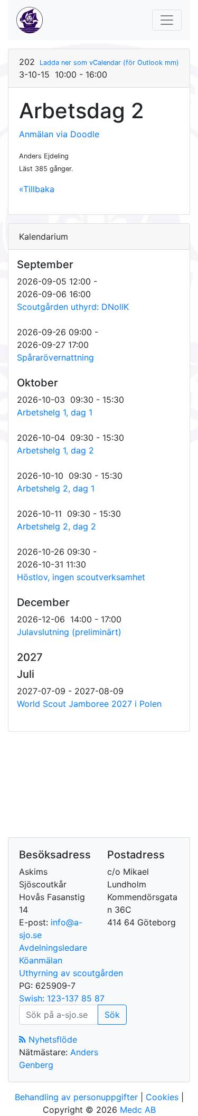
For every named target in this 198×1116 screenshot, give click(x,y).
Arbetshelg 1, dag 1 (54, 412)
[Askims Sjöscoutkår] (29, 20)
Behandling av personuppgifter (76, 1097)
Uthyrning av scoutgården (71, 973)
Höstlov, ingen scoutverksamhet (81, 577)
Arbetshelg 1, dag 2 (55, 450)
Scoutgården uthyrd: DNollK (73, 306)
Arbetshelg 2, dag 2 (56, 526)
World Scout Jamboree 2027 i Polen (89, 703)
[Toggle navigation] (167, 20)
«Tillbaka (36, 189)
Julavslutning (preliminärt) (69, 632)
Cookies (162, 1097)
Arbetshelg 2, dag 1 (56, 488)
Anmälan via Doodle (59, 134)
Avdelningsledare (53, 947)
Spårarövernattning (55, 357)
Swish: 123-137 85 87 (62, 998)
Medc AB (138, 1109)
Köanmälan (40, 960)
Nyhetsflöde (51, 1039)
